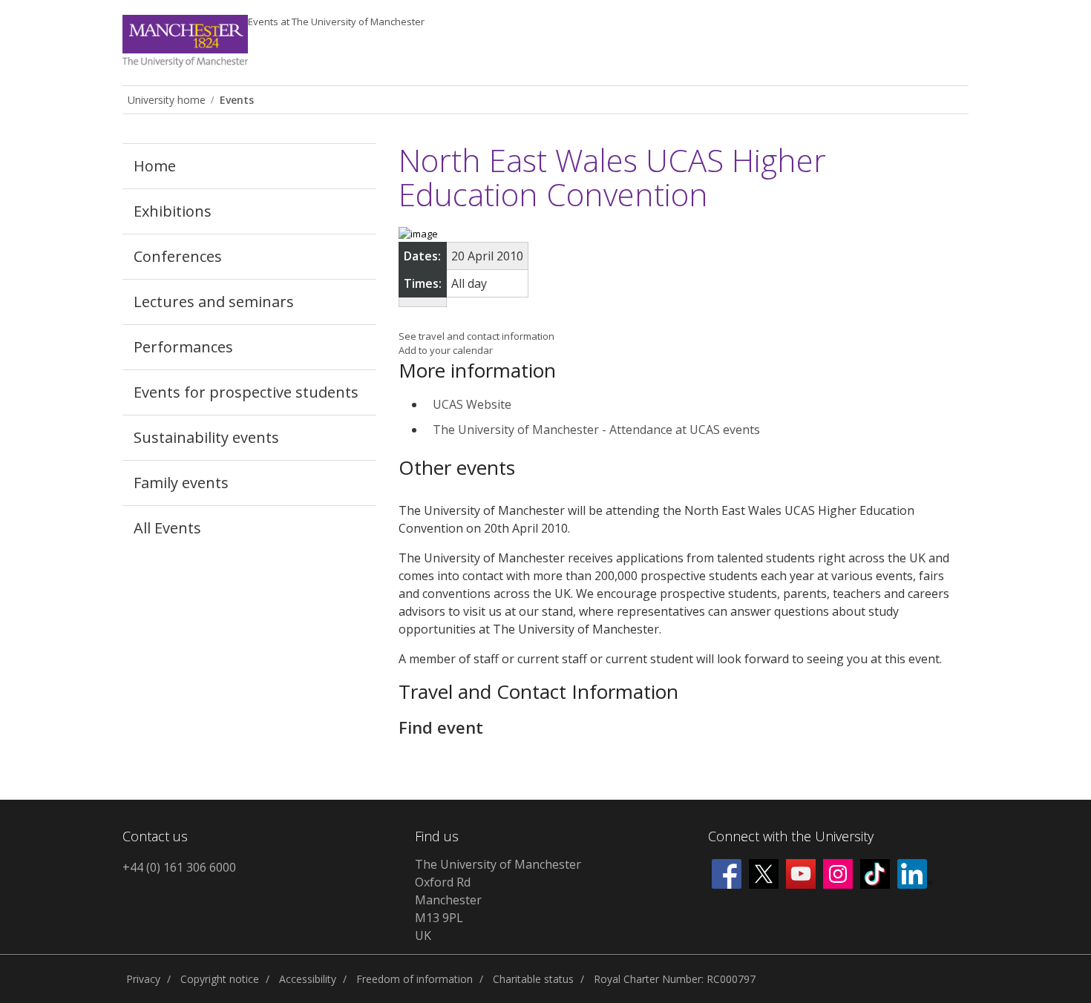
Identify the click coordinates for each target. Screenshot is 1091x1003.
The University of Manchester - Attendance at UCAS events (596, 429)
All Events (167, 528)
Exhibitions (173, 211)
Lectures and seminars (214, 302)
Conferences (178, 256)
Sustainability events (206, 437)
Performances (183, 347)
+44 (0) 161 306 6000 (179, 867)
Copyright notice (219, 979)
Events (336, 21)
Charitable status (533, 979)
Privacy (143, 979)
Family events (181, 483)
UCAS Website (472, 404)
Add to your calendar (446, 350)
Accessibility (307, 979)
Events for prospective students (246, 392)
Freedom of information (414, 979)
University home (167, 100)
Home (155, 166)
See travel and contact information (476, 336)
